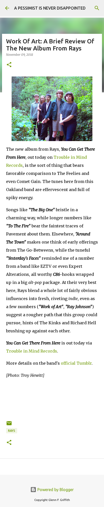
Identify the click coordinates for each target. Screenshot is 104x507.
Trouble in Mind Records (31, 351)
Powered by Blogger (55, 489)
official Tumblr (76, 363)
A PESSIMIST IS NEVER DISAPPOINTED (50, 8)
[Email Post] (9, 425)
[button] (9, 65)
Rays (11, 430)
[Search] (97, 8)
